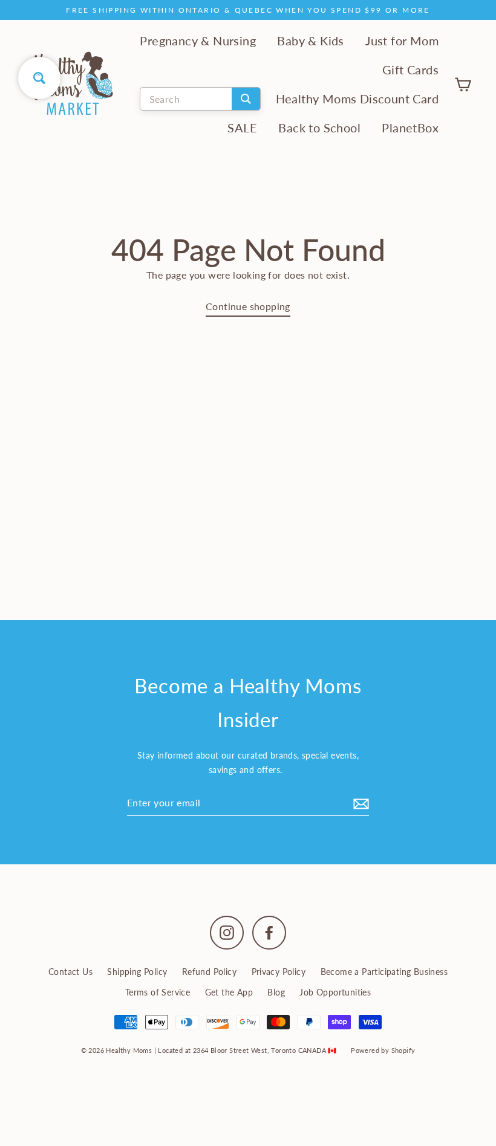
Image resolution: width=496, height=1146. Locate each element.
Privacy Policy (279, 971)
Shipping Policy (137, 971)
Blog (276, 992)
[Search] (246, 99)
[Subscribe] (359, 802)
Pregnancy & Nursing (198, 41)
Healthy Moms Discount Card (357, 99)
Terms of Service (157, 992)
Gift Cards (410, 70)
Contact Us (70, 971)
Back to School (319, 128)
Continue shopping (248, 306)
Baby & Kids (310, 41)
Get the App (229, 992)
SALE (242, 128)
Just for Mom (402, 41)
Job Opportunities (335, 992)
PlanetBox (410, 128)
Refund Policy (209, 971)
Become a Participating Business (384, 971)
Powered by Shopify (383, 1050)
